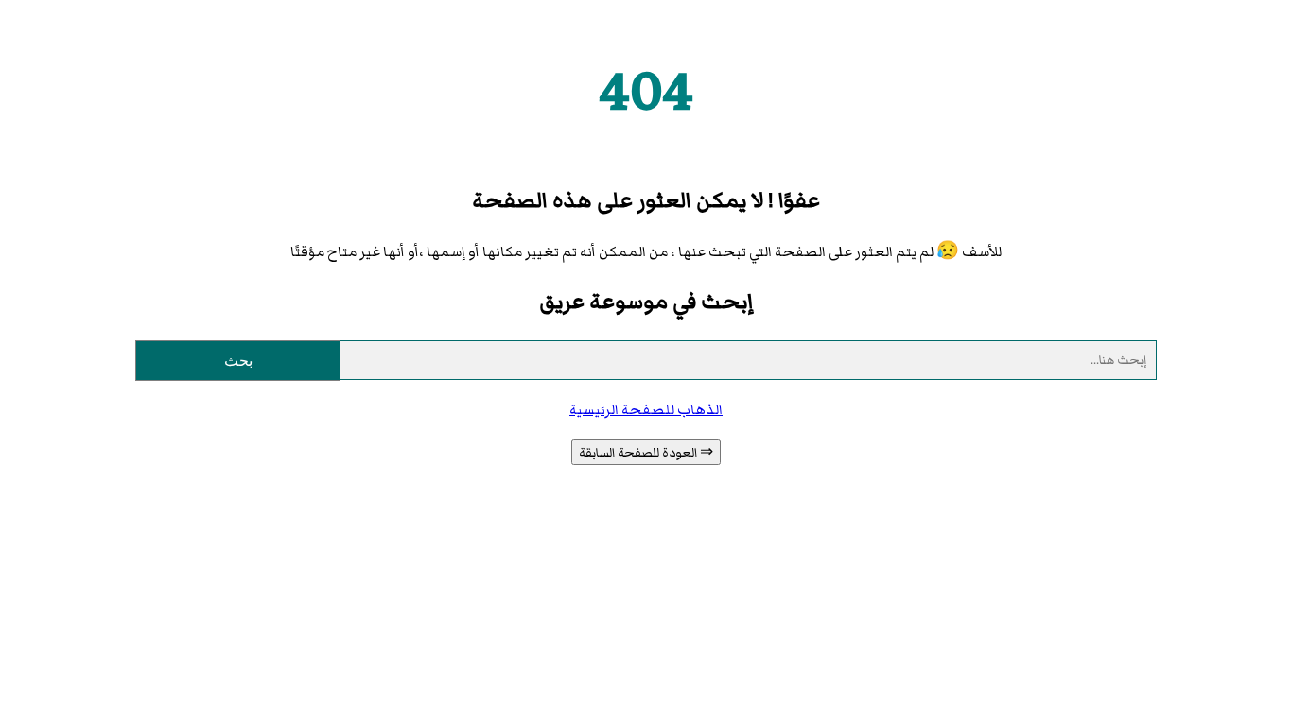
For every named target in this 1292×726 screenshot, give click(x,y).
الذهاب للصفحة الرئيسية (646, 410)
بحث (238, 361)
